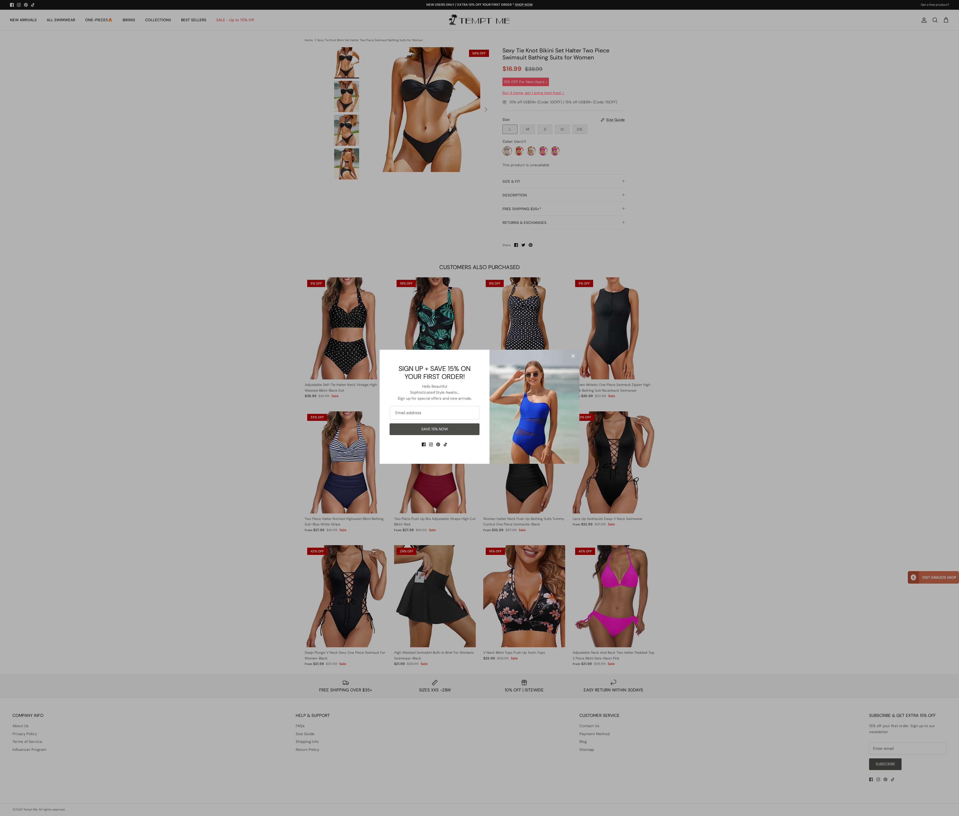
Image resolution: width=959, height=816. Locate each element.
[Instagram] (431, 444)
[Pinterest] (438, 444)
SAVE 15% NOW (434, 429)
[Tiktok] (445, 444)
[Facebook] (424, 444)
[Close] (573, 355)
